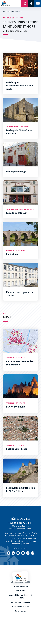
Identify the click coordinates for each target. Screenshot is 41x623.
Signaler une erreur (20, 586)
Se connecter (20, 611)
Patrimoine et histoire (14, 12)
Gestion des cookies (20, 606)
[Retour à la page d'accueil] (5, 3)
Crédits (27, 582)
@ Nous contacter (20, 548)
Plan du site (20, 590)
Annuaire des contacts (20, 602)
